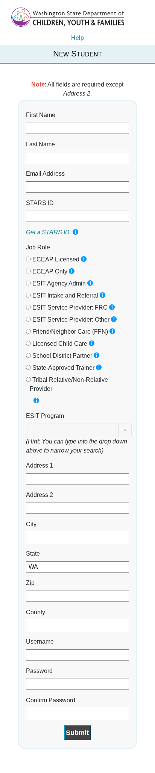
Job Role (38, 247)
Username (40, 641)
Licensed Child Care (59, 343)
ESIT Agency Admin (58, 283)
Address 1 (39, 465)
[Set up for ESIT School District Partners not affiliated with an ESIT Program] (96, 355)
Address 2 (39, 495)
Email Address (45, 173)
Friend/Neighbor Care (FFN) (69, 331)
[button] (125, 430)
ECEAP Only (49, 271)
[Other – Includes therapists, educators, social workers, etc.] (114, 319)
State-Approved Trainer (62, 367)
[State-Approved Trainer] (99, 367)
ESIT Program (45, 416)
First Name (40, 115)
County (35, 612)
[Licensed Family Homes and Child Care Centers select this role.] (91, 343)
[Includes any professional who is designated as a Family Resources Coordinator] (112, 307)
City (31, 524)
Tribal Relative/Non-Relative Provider (69, 384)
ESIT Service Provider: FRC (69, 307)
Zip (30, 583)
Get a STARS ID (48, 232)
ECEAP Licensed (55, 259)
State (33, 553)
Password (39, 671)
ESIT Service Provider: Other (70, 319)
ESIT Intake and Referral (64, 295)
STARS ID (40, 203)
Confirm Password (50, 700)
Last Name (40, 144)
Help (77, 38)
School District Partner (61, 355)
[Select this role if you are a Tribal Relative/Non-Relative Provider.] (36, 400)
